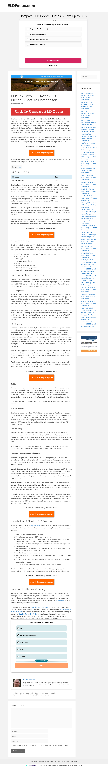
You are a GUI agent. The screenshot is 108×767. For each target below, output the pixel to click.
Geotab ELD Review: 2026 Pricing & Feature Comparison (88, 255)
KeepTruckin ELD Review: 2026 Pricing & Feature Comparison (88, 324)
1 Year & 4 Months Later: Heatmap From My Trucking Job (88, 283)
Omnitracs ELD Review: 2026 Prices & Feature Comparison (88, 317)
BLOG (75, 761)
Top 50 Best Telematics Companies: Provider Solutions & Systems (89, 129)
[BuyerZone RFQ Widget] (41, 646)
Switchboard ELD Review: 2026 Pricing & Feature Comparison (88, 235)
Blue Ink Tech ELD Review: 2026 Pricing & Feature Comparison (88, 212)
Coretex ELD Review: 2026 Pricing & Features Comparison (89, 228)
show (19, 167)
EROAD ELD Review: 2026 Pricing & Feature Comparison (88, 191)
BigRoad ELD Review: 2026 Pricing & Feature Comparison (88, 290)
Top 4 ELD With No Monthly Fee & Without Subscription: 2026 (88, 122)
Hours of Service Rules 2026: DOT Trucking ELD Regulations (88, 242)
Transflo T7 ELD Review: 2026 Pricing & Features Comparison (88, 269)
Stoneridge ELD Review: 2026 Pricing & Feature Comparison (31, 695)
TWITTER (70, 761)
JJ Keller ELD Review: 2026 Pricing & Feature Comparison (88, 303)
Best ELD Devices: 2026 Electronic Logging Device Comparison (89, 150)
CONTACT (63, 761)
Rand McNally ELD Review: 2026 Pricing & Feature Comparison (88, 310)
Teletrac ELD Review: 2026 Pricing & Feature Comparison (88, 164)
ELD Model (16, 177)
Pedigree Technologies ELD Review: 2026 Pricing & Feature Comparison (35, 693)
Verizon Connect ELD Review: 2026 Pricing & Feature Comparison (88, 276)
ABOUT (57, 761)
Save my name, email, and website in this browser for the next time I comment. (41, 745)
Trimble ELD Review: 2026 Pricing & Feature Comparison (88, 248)
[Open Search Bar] (97, 5)
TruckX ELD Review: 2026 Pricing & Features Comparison (89, 198)
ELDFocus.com (21, 5)
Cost (56, 177)
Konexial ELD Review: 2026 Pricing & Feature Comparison (88, 184)
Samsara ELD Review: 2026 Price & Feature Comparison (88, 297)
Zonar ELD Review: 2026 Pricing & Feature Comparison (88, 177)
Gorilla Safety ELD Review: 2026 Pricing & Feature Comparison (88, 262)
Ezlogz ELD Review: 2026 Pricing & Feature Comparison (88, 157)
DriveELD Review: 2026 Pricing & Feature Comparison (88, 171)
